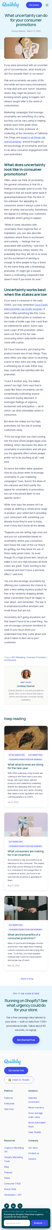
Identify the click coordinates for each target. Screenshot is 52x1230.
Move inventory (36, 1107)
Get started (34, 5)
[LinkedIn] (13, 1205)
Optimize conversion (34, 1100)
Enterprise (9, 1103)
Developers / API (12, 1194)
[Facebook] (6, 1205)
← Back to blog (26, 979)
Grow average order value (35, 1115)
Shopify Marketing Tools (13, 1159)
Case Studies (34, 1132)
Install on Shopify (21, 1079)
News (7, 1178)
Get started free (16, 1070)
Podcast (8, 1172)
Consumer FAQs (12, 1183)
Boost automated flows (36, 1124)
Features (8, 1098)
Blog (6, 1166)
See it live (9, 1109)
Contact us (33, 1153)
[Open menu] (47, 5)
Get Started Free (26, 1040)
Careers (32, 1158)
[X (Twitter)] (19, 1205)
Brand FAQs (10, 1189)
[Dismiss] (47, 1212)
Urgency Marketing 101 (14, 1149)
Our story (33, 1147)
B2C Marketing (18, 657)
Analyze (39, 1223)
